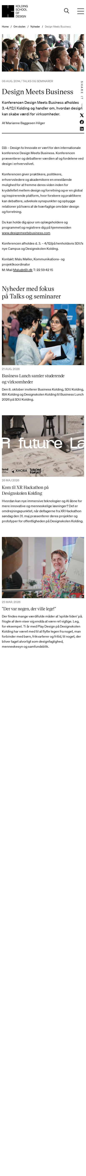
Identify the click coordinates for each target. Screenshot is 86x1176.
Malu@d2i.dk (23, 270)
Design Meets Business (58, 26)
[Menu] (80, 11)
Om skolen (19, 26)
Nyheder (35, 26)
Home (5, 26)
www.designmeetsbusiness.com (26, 233)
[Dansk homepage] (15, 11)
